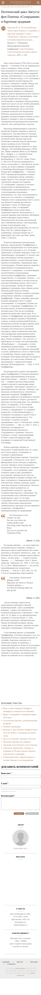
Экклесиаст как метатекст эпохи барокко (20, 745)
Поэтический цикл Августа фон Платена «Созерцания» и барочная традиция (23, 30)
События (5, 962)
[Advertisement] (20, 679)
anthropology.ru (20, 968)
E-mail (4, 783)
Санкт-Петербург (26, 49)
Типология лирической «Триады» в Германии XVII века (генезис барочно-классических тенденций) (19, 751)
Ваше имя (6, 773)
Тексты (19, 962)
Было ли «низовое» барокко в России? (19, 739)
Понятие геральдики (11, 726)
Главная (4, 7)
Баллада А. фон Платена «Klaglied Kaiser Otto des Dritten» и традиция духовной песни (20, 733)
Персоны (13, 7)
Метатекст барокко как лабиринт (17, 742)
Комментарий (8, 796)
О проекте (10, 964)
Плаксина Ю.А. (26, 7)
